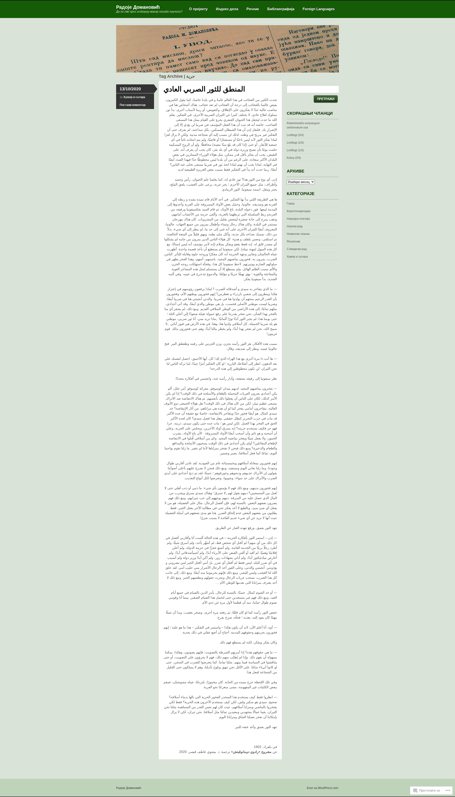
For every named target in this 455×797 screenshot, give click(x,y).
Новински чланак (298, 234)
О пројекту (198, 9)
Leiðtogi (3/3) (295, 135)
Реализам (293, 241)
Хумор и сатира (134, 97)
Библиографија (280, 9)
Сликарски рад (297, 249)
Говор (291, 203)
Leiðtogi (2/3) (295, 142)
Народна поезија (298, 218)
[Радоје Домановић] (227, 71)
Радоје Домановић (138, 7)
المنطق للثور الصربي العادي (204, 89)
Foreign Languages (319, 9)
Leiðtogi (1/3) (295, 150)
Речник (252, 9)
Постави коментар (133, 105)
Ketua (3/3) (294, 157)
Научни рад (294, 226)
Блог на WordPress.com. (323, 788)
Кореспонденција (298, 211)
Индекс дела (227, 9)
